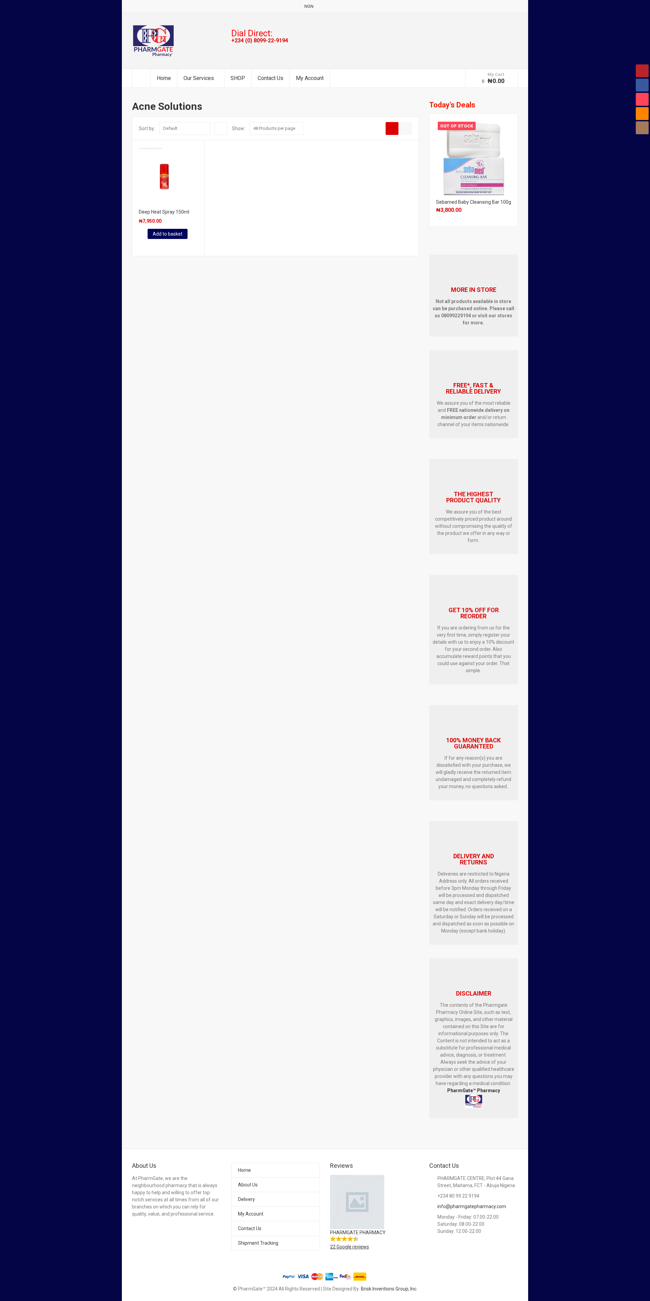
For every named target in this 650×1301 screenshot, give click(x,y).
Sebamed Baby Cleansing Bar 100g (473, 202)
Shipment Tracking (258, 1243)
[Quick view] (139, 245)
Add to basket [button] (167, 234)
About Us (248, 1184)
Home (164, 78)
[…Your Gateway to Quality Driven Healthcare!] (153, 41)
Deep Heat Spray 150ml (164, 212)
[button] (374, 1212)
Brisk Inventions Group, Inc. (389, 1289)
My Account (310, 78)
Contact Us (270, 78)
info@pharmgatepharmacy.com (471, 1206)
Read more (473, 156)
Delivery (246, 1199)
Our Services (198, 78)
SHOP (238, 78)
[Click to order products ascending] (221, 128)
